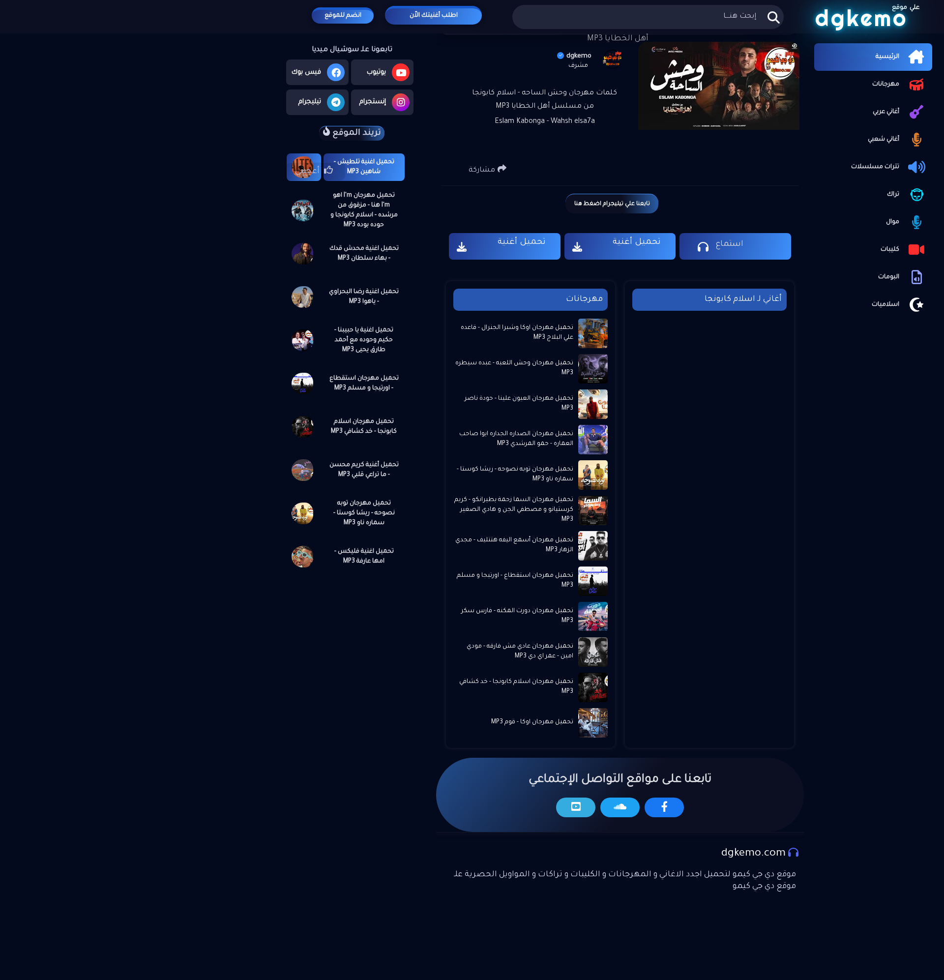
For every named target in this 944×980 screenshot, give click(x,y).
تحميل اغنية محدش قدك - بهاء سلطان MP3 (364, 253)
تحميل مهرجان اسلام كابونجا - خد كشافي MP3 (364, 426)
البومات (888, 277)
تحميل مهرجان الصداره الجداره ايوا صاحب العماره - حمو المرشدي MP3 (516, 439)
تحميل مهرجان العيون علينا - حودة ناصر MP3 (519, 403)
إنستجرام (372, 102)
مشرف (578, 65)
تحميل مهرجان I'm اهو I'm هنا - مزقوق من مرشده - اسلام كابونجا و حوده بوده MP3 (364, 210)
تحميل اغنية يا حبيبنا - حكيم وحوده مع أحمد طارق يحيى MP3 (363, 340)
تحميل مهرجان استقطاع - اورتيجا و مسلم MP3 (364, 383)
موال (892, 222)
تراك (893, 194)
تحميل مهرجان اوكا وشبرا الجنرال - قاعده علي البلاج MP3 (517, 333)
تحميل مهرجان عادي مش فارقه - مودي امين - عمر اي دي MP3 (520, 651)
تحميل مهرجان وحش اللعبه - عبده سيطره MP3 (514, 368)
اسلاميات (885, 304)
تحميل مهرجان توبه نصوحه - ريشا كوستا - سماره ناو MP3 (364, 513)
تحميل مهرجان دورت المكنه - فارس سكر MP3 (517, 616)
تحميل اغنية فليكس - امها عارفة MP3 (364, 556)
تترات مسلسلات (875, 167)
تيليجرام (309, 102)
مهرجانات (885, 84)
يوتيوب (376, 72)
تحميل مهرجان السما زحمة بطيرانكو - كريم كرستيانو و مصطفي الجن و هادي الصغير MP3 (513, 510)
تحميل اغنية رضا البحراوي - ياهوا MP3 (364, 297)
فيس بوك (306, 72)
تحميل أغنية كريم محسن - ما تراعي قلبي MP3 (364, 470)
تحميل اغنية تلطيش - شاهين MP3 (364, 167)
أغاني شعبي (883, 139)
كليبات (890, 249)
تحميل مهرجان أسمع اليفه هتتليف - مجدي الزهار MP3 (514, 545)
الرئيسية (887, 57)
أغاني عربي (886, 112)
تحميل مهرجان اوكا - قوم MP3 (532, 722)
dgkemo (578, 56)
